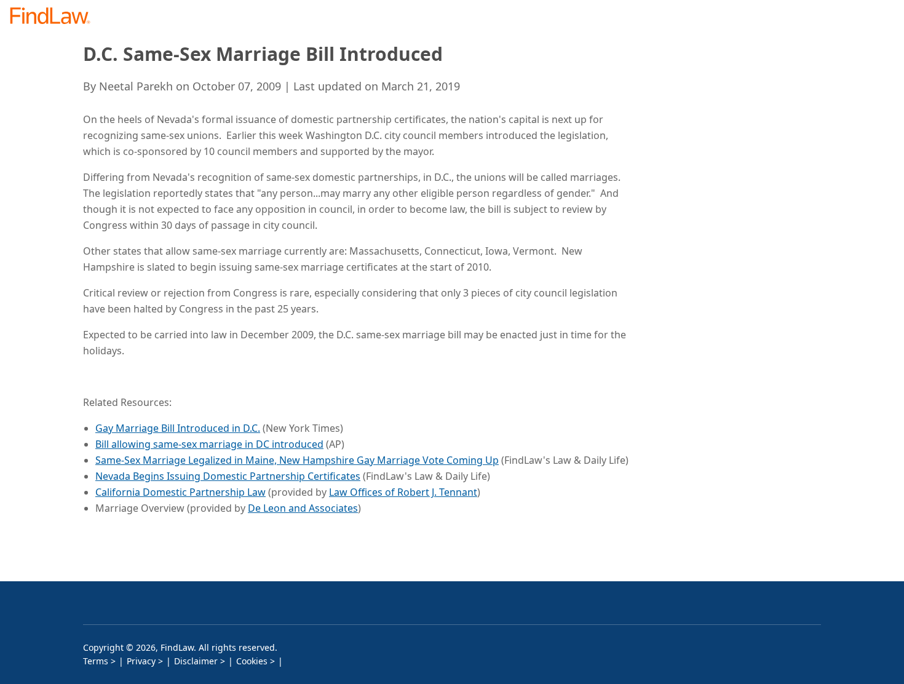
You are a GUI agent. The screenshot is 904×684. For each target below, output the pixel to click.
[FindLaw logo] (55, 16)
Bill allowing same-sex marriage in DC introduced (209, 444)
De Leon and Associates (303, 508)
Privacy (141, 661)
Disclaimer (196, 661)
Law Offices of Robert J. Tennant (403, 492)
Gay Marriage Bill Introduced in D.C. (177, 428)
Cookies (252, 661)
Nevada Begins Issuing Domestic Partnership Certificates (227, 476)
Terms (95, 661)
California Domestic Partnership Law (180, 492)
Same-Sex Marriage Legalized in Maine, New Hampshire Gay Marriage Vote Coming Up (297, 460)
